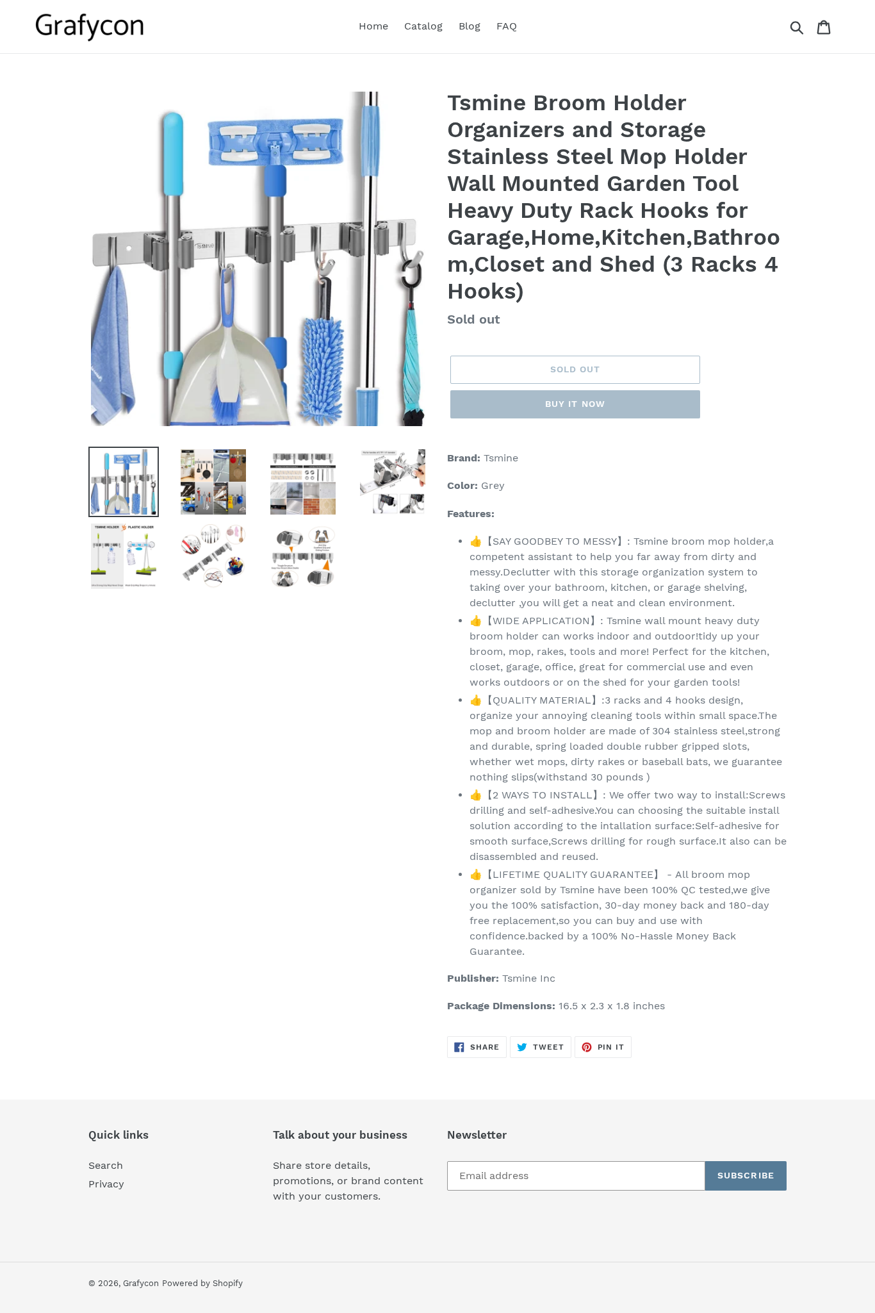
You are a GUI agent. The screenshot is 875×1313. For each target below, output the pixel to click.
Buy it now (575, 404)
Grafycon (141, 1283)
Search (105, 1165)
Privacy (106, 1184)
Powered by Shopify (202, 1283)
